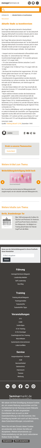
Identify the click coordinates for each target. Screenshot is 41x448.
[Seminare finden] (20, 397)
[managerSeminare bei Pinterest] (33, 386)
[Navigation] (37, 3)
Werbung (20, 376)
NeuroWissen (20, 338)
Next (38, 182)
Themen (20, 373)
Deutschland (11, 151)
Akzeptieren (7, 441)
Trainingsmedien (20, 301)
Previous (3, 182)
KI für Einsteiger (20, 332)
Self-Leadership (20, 281)
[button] (10, 133)
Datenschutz (20, 366)
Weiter (6, 260)
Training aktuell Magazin (20, 297)
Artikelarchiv (5, 15)
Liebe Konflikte (20, 345)
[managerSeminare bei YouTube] (27, 386)
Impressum (20, 370)
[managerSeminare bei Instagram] (14, 386)
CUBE (20, 322)
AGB (20, 360)
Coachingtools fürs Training (20, 335)
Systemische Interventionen (20, 342)
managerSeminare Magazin (20, 274)
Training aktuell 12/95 (13, 123)
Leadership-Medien (20, 277)
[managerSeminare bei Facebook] (20, 386)
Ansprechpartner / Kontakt (20, 356)
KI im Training (20, 329)
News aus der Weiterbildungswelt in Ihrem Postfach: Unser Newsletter (20, 250)
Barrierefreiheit (21, 363)
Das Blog (20, 284)
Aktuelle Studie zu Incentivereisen (22, 15)
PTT (20, 319)
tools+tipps (20, 325)
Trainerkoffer (20, 304)
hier (17, 437)
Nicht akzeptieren (21, 441)
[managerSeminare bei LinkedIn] (7, 386)
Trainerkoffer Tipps (20, 307)
